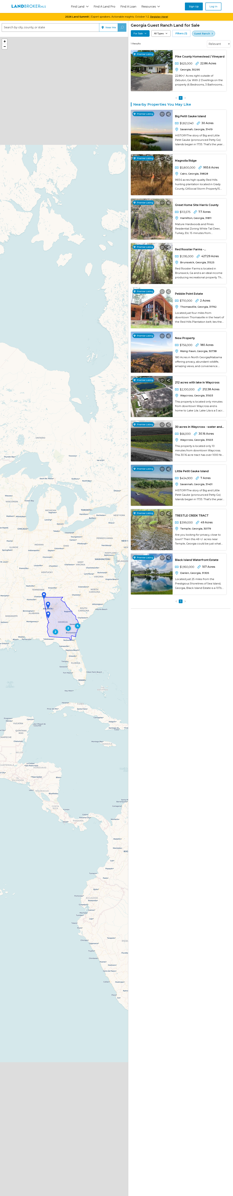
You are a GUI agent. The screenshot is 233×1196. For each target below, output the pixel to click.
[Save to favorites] (162, 54)
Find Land (77, 6)
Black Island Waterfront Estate (197, 560)
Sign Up (194, 6)
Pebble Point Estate (189, 293)
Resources (148, 6)
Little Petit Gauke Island (192, 471)
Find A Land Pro (104, 6)
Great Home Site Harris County (197, 205)
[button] (44, 595)
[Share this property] (168, 54)
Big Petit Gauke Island (190, 116)
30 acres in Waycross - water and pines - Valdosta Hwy (198, 427)
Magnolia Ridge (186, 160)
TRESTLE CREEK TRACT (192, 515)
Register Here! (159, 16)
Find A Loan (128, 6)
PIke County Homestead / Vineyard (199, 56)
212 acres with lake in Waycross (197, 382)
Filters (181, 33)
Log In (213, 6)
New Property (185, 338)
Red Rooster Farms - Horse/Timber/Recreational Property (194, 250)
